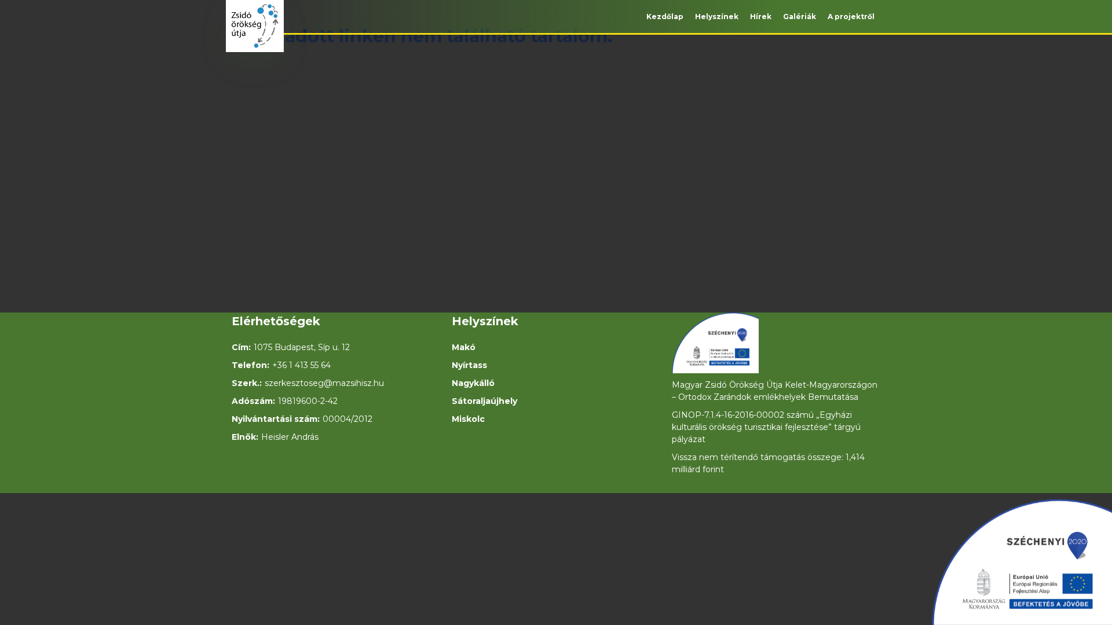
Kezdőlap (664, 16)
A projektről (851, 16)
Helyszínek (716, 16)
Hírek (760, 16)
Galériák (799, 16)
